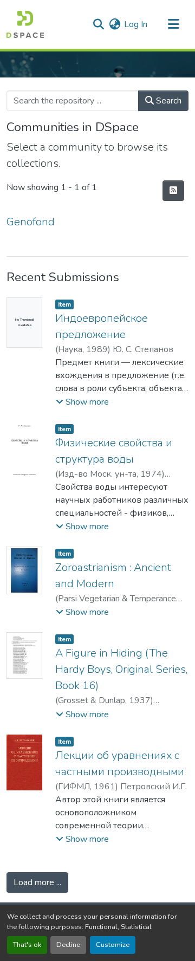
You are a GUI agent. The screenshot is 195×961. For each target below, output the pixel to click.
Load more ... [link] (37, 882)
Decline (68, 945)
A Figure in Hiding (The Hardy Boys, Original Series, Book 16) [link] (121, 669)
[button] (25, 24)
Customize (112, 945)
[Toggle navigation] (173, 24)
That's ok (27, 945)
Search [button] (167, 101)
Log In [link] (135, 24)
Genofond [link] (30, 222)
